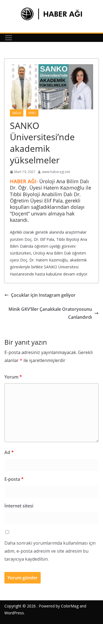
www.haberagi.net (56, 171)
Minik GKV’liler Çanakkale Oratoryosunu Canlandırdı (50, 313)
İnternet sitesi (18, 506)
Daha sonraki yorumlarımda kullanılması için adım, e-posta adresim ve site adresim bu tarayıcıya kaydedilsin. (50, 551)
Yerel (32, 113)
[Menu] (8, 38)
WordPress (14, 612)
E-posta (14, 479)
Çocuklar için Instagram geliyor (43, 295)
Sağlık (16, 113)
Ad (9, 452)
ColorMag (70, 606)
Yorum (13, 377)
